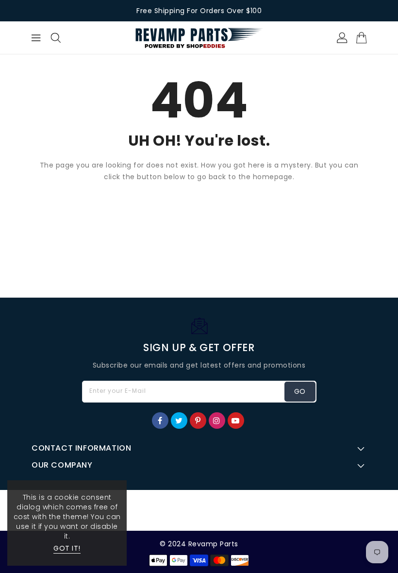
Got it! (67, 548)
